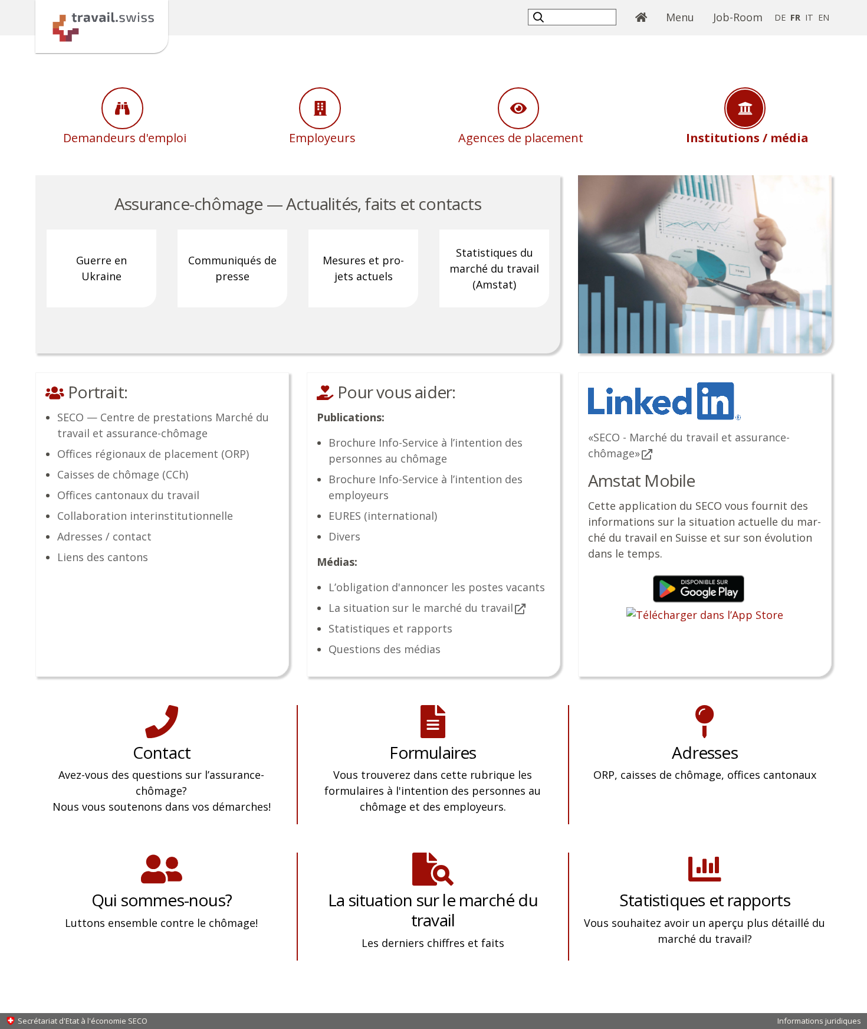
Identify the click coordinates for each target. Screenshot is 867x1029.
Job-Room (738, 17)
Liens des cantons (102, 557)
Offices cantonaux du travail (128, 495)
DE (780, 17)
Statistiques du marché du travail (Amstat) (494, 268)
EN (823, 17)
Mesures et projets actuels (363, 268)
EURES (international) (383, 516)
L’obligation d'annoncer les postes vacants (437, 587)
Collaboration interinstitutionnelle (145, 516)
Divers (344, 536)
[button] (540, 16)
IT (809, 17)
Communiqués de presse (232, 268)
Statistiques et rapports (390, 628)
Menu (685, 16)
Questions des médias (385, 649)
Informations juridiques (819, 1020)
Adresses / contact (104, 536)
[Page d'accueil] (101, 25)
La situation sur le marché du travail (421, 608)
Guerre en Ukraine (101, 268)
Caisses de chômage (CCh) (122, 474)
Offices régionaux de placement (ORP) (153, 454)
